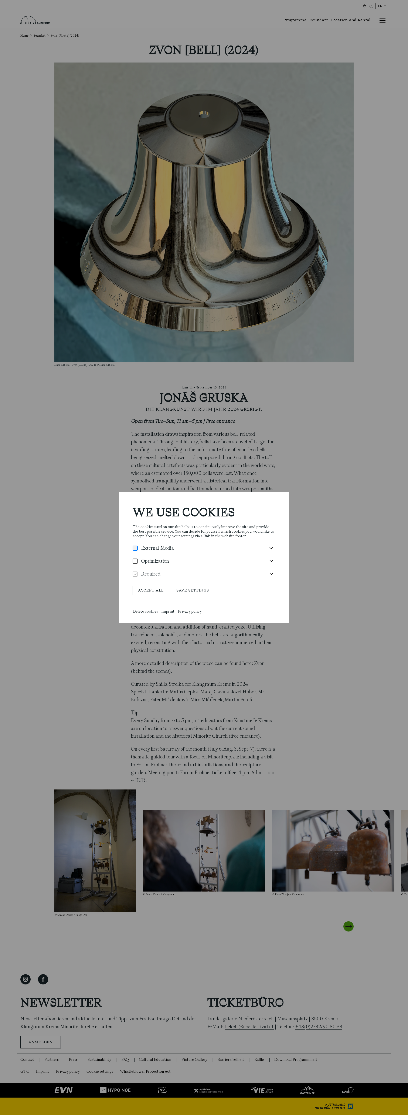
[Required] (135, 574)
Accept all (151, 590)
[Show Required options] (271, 574)
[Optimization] (135, 561)
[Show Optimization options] (271, 561)
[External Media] (135, 548)
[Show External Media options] (271, 548)
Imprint (167, 611)
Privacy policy (190, 611)
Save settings (192, 590)
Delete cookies (145, 611)
